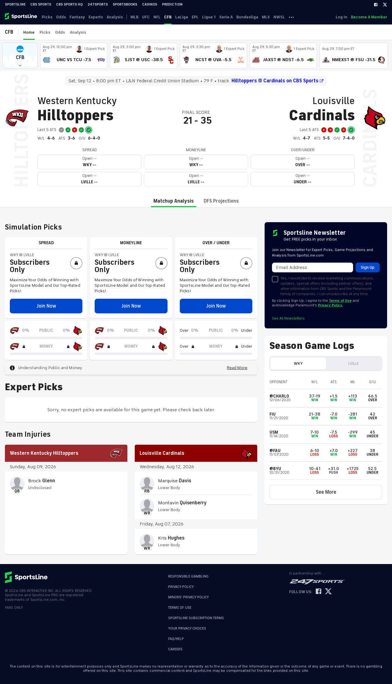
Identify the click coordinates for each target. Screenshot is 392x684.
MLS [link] (266, 17)
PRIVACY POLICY (181, 587)
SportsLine (15, 4)
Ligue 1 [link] (209, 17)
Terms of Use (340, 300)
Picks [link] (47, 17)
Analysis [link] (115, 17)
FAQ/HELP (176, 636)
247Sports (98, 4)
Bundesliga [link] (247, 17)
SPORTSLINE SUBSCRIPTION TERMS (196, 618)
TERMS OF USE (179, 607)
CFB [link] (168, 17)
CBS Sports (40, 4)
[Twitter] (385, 4)
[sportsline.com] (21, 17)
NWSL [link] (279, 17)
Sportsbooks (125, 4)
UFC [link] (146, 17)
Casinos (149, 4)
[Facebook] (376, 4)
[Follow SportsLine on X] (328, 592)
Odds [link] (61, 17)
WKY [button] (298, 363)
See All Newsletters (288, 318)
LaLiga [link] (181, 17)
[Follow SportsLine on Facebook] (318, 592)
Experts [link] (96, 17)
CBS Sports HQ (69, 4)
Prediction (172, 4)
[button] (20, 56)
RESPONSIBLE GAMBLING (188, 576)
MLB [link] (134, 17)
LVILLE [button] (353, 363)
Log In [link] (341, 17)
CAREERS (175, 646)
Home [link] (29, 32)
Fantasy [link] (77, 17)
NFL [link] (156, 17)
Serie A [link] (226, 17)
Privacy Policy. (330, 305)
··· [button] (291, 17)
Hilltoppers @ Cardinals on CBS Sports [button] (275, 80)
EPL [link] (195, 17)
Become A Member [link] (369, 17)
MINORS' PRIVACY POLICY (188, 597)
